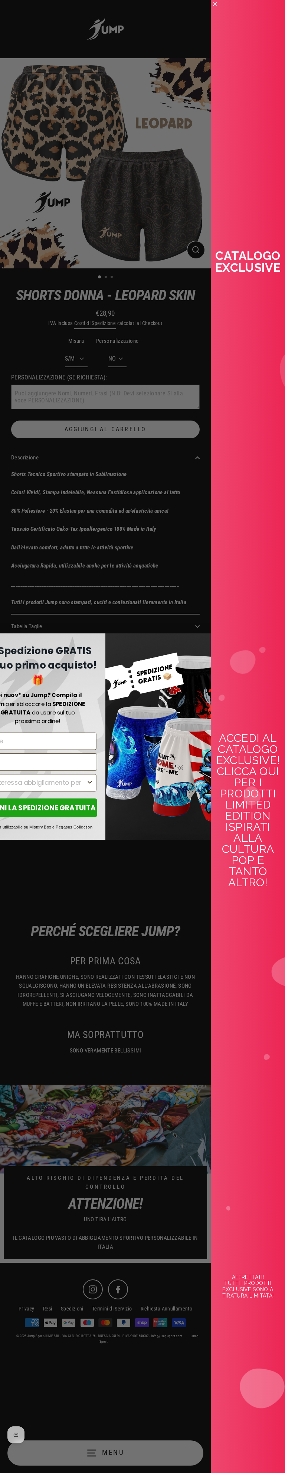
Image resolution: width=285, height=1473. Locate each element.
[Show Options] (89, 782)
